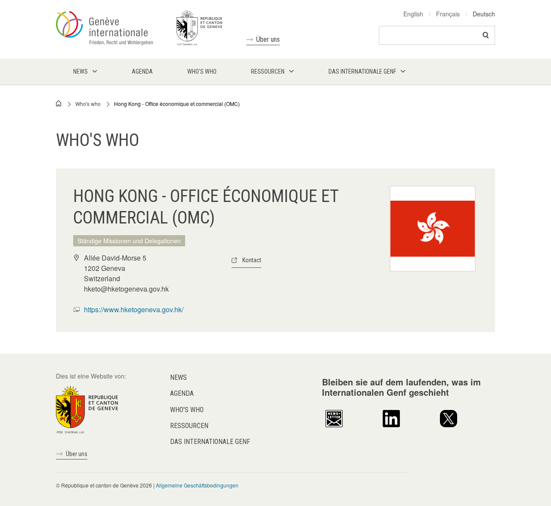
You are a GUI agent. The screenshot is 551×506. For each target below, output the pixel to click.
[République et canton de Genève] (87, 408)
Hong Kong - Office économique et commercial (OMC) (177, 103)
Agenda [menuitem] (142, 71)
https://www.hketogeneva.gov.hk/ (133, 309)
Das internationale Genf (210, 442)
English (413, 13)
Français (448, 13)
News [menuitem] (80, 71)
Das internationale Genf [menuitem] (362, 71)
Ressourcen (189, 426)
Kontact (251, 260)
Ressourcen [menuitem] (268, 71)
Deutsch (484, 13)
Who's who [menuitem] (202, 71)
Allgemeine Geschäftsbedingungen (197, 485)
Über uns (268, 39)
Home (59, 103)
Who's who (88, 103)
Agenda (182, 393)
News (178, 377)
